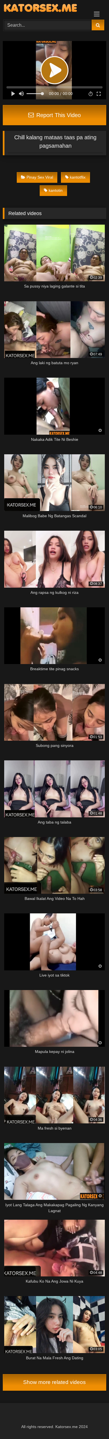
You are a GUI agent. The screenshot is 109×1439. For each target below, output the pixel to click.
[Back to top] (92, 1422)
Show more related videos (54, 1382)
